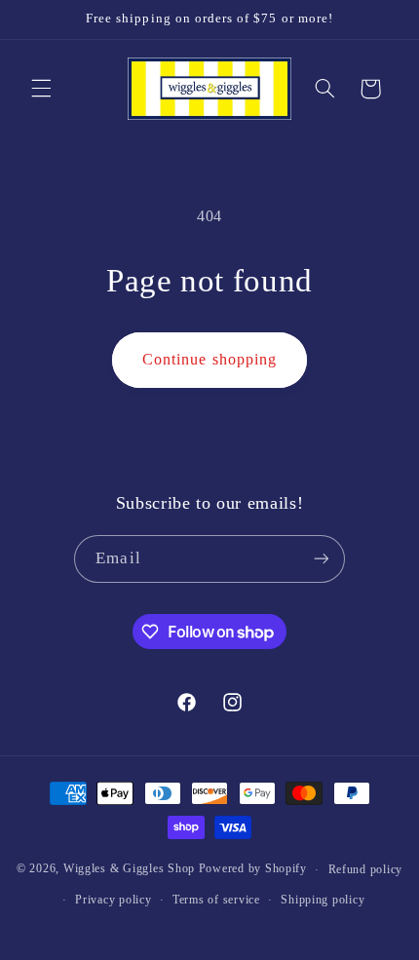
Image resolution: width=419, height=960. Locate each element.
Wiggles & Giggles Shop (129, 869)
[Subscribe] (320, 559)
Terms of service (216, 899)
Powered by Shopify (253, 869)
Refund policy (365, 869)
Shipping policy (322, 899)
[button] (41, 88)
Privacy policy (113, 899)
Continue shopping (209, 359)
